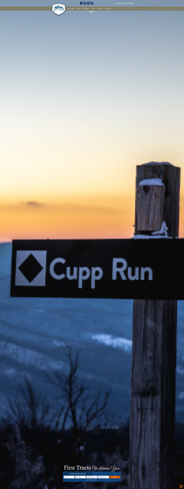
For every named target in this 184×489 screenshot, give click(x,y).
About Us (100, 8)
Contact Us (108, 8)
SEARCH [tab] (78, 474)
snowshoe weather (114, 3)
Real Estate (71, 8)
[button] (69, 477)
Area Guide (86, 8)
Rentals (78, 8)
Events (93, 8)
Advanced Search (92, 480)
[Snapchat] (92, 3)
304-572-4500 (127, 3)
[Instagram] (88, 3)
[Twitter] (84, 3)
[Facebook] (81, 3)
